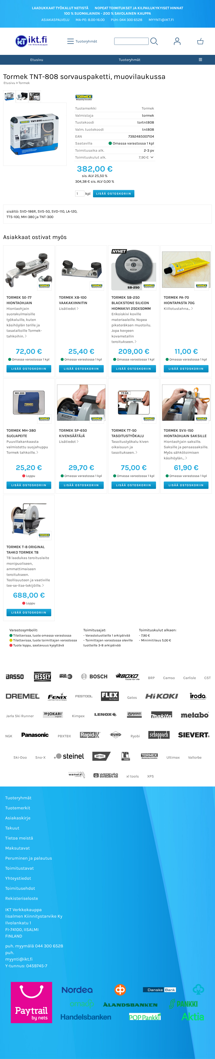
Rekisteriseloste (21, 898)
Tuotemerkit (17, 807)
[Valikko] (200, 60)
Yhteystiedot (18, 878)
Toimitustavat (19, 868)
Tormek (24, 83)
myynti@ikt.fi (19, 959)
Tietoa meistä (19, 838)
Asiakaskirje (17, 817)
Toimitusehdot (20, 888)
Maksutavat (17, 848)
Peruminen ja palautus (28, 858)
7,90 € (144, 157)
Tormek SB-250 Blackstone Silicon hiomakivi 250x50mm (131, 303)
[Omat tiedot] (177, 41)
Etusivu (36, 60)
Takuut (12, 827)
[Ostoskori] (200, 41)
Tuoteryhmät (129, 60)
